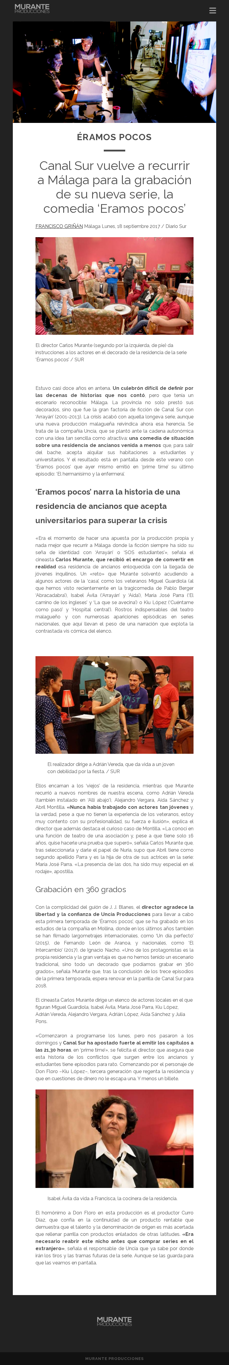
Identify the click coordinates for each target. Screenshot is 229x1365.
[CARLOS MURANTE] (32, 10)
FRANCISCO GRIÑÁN (59, 226)
